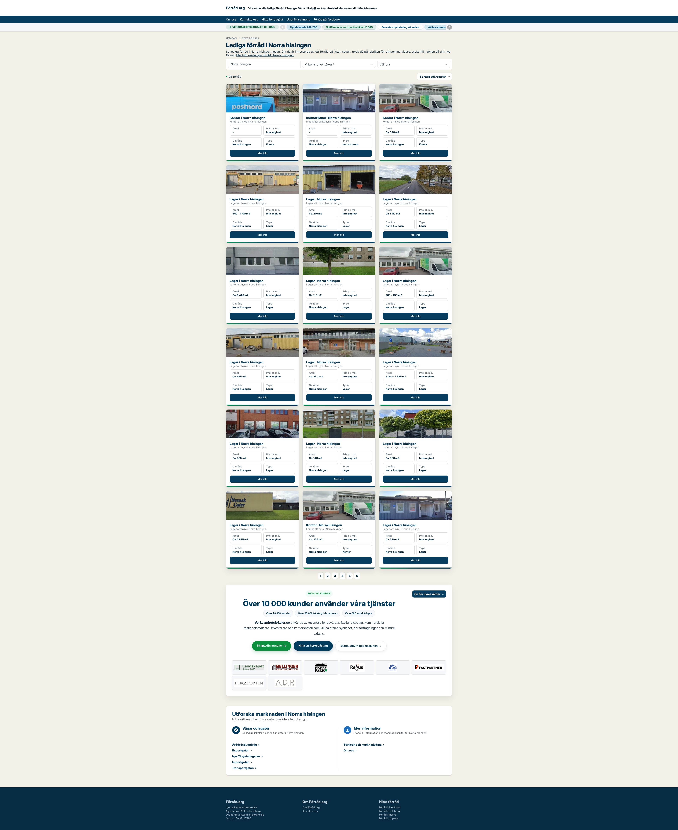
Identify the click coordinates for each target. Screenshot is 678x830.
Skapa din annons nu (271, 645)
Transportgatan (243, 768)
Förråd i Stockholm (390, 807)
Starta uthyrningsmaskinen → (360, 645)
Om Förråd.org (311, 807)
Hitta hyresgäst (272, 19)
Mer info (262, 153)
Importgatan (240, 762)
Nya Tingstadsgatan (246, 756)
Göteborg (231, 38)
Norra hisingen (250, 38)
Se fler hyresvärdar (429, 594)
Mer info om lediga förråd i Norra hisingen (265, 55)
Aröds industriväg (244, 744)
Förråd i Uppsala (389, 818)
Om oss (231, 19)
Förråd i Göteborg (389, 811)
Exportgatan (240, 750)
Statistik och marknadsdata (363, 744)
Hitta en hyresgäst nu (313, 645)
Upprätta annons (298, 19)
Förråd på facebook (327, 19)
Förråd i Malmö (388, 814)
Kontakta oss (249, 19)
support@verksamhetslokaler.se (245, 814)
